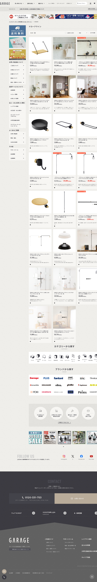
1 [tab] (63, 446)
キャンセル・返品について (53, 551)
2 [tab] (65, 446)
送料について (49, 542)
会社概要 (11, 573)
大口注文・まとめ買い (16, 110)
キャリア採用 (86, 557)
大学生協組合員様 (15, 120)
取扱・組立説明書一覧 (70, 545)
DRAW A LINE (58, 392)
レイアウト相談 (14, 106)
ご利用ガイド (69, 3)
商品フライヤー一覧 (70, 548)
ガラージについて (60, 3)
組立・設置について (51, 548)
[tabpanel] (36, 437)
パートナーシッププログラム (15, 115)
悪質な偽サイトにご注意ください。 (20, 549)
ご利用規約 (17, 573)
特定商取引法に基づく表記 (38, 573)
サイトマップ (49, 573)
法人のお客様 (86, 545)
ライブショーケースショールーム (15, 125)
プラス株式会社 (17, 546)
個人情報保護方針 (26, 573)
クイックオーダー (69, 542)
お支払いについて (50, 545)
